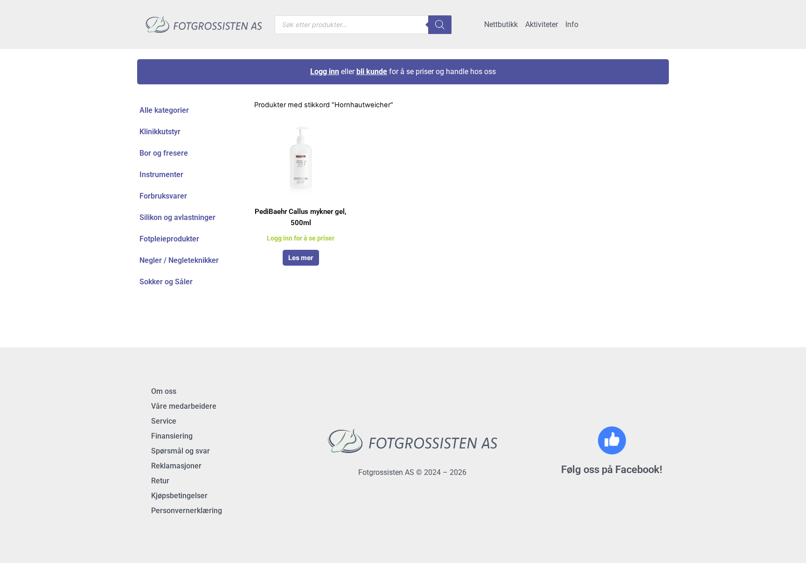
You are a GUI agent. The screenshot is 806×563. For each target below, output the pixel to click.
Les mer (300, 257)
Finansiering (172, 436)
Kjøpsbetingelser (179, 495)
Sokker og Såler (166, 281)
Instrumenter (161, 174)
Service (163, 421)
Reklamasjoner (176, 465)
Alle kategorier (164, 110)
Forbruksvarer (163, 196)
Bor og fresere (163, 153)
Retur (160, 480)
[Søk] (440, 24)
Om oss (163, 391)
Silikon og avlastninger (177, 217)
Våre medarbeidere (183, 406)
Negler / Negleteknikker (179, 260)
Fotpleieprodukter (169, 238)
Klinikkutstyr (160, 131)
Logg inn (324, 71)
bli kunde (371, 71)
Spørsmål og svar (180, 450)
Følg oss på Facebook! (611, 469)
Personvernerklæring (186, 510)
